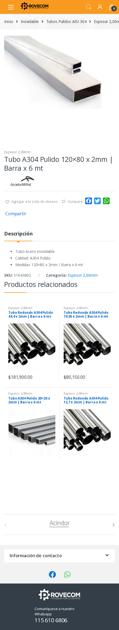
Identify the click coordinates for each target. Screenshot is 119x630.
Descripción (18, 234)
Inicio (8, 21)
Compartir (15, 214)
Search (89, 7)
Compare (75, 201)
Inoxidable (30, 21)
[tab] (18, 236)
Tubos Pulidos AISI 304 (66, 21)
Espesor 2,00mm (17, 152)
